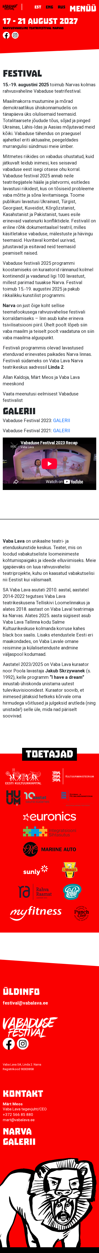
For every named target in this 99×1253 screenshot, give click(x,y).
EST (38, 7)
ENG (49, 7)
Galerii (19, 1142)
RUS (61, 7)
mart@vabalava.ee (19, 1120)
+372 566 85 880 (18, 1114)
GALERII (61, 420)
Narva (17, 1131)
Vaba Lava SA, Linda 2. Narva (22, 1064)
